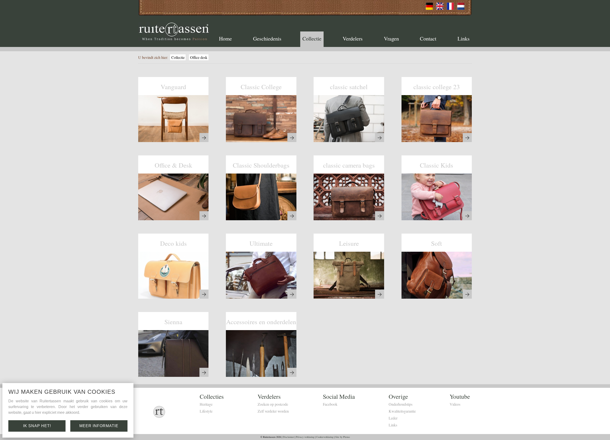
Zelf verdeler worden (273, 411)
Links (464, 38)
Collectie (311, 38)
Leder (393, 417)
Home (225, 38)
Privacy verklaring (305, 437)
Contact (428, 38)
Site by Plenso (342, 437)
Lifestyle (206, 411)
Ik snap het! (37, 426)
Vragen (391, 38)
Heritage (206, 404)
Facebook (330, 404)
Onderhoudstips (400, 404)
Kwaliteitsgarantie (402, 411)
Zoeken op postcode (273, 404)
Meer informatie (98, 426)
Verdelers (353, 38)
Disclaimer (288, 437)
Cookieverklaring (324, 437)
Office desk (198, 57)
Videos (455, 404)
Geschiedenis (267, 38)
